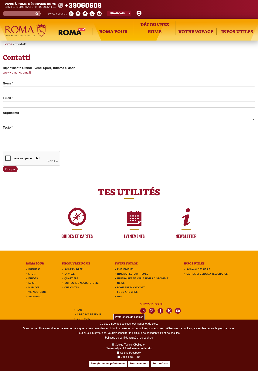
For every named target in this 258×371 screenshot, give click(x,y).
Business (34, 269)
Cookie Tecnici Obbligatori (130, 344)
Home (7, 44)
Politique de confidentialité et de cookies (129, 338)
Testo (8, 127)
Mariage (33, 287)
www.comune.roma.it (17, 72)
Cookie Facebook (130, 352)
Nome (8, 83)
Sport (32, 273)
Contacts (83, 318)
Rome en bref (73, 269)
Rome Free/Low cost (131, 287)
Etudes (33, 278)
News (121, 282)
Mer (119, 296)
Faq (79, 309)
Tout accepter (139, 363)
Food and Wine (127, 292)
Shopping (34, 296)
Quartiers (71, 278)
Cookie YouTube (130, 357)
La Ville (69, 273)
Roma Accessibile (198, 269)
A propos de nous (89, 314)
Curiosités (71, 287)
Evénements (125, 269)
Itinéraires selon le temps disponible (142, 278)
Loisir (32, 282)
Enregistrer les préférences (108, 363)
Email (8, 98)
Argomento (11, 112)
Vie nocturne (37, 292)
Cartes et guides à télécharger (207, 273)
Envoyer (10, 169)
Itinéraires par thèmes (132, 273)
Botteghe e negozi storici (81, 282)
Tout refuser (160, 363)
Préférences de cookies (129, 317)
